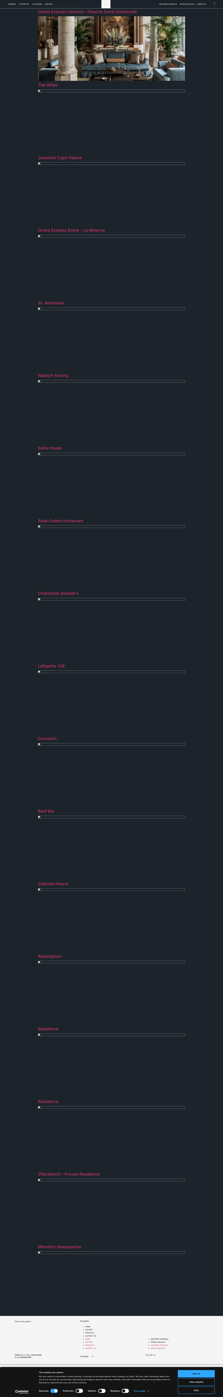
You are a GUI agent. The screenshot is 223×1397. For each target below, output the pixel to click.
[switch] (79, 1391)
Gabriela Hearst (53, 883)
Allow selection (196, 1382)
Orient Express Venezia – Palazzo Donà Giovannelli (87, 11)
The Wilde (48, 85)
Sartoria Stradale (160, 1339)
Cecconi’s (47, 738)
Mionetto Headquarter (60, 1246)
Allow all (196, 1374)
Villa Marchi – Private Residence (69, 1174)
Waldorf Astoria (53, 375)
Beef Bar (46, 811)
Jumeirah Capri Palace (60, 157)
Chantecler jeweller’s (58, 593)
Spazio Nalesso (158, 1342)
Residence (48, 1028)
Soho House (50, 448)
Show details (139, 1391)
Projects (89, 1333)
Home (87, 1327)
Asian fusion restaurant (60, 520)
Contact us (90, 1336)
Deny (196, 1390)
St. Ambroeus (51, 302)
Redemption (50, 956)
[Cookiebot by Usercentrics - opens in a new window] (22, 1392)
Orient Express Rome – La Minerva (71, 230)
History (89, 1330)
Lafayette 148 (51, 665)
